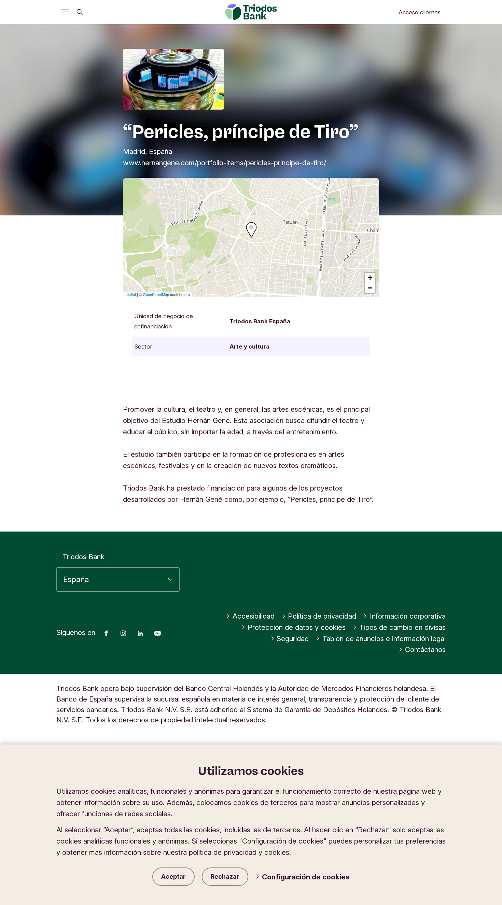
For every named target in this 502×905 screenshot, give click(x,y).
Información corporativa (408, 616)
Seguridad (293, 638)
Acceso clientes (420, 12)
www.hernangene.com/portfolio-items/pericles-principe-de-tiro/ (224, 162)
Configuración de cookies (306, 877)
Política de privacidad (322, 616)
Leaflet (130, 294)
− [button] (370, 288)
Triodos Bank (83, 556)
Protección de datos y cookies (297, 627)
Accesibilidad (254, 616)
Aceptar (173, 876)
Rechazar (225, 876)
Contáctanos (425, 649)
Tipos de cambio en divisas (402, 627)
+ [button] (370, 277)
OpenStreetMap (156, 294)
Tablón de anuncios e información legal (384, 638)
